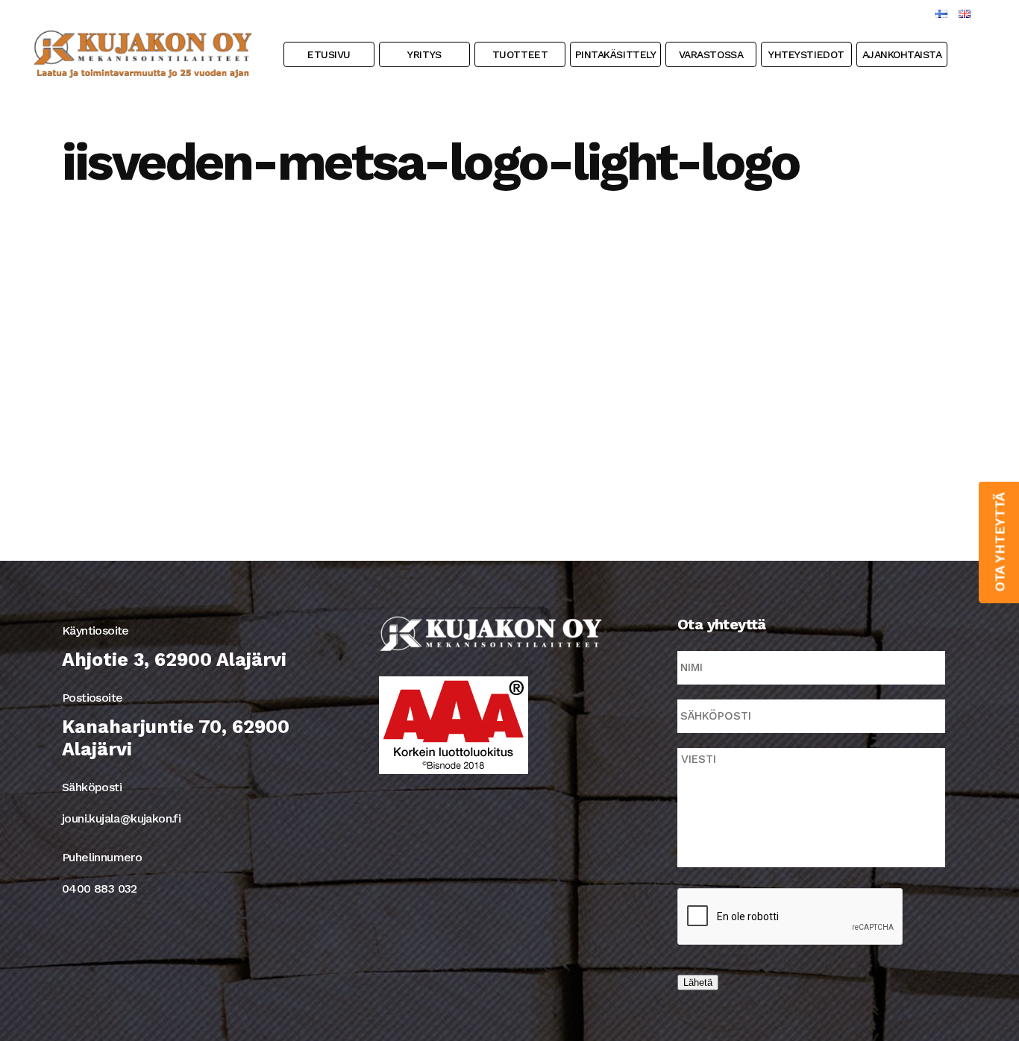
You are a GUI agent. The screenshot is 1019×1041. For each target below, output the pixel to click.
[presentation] (790, 917)
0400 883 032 (99, 888)
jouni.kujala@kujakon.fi (121, 818)
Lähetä (697, 982)
